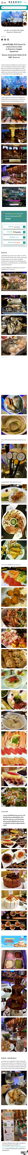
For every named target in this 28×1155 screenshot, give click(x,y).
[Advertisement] (14, 377)
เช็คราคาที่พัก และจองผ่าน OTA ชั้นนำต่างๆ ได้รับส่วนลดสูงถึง (14, 216)
